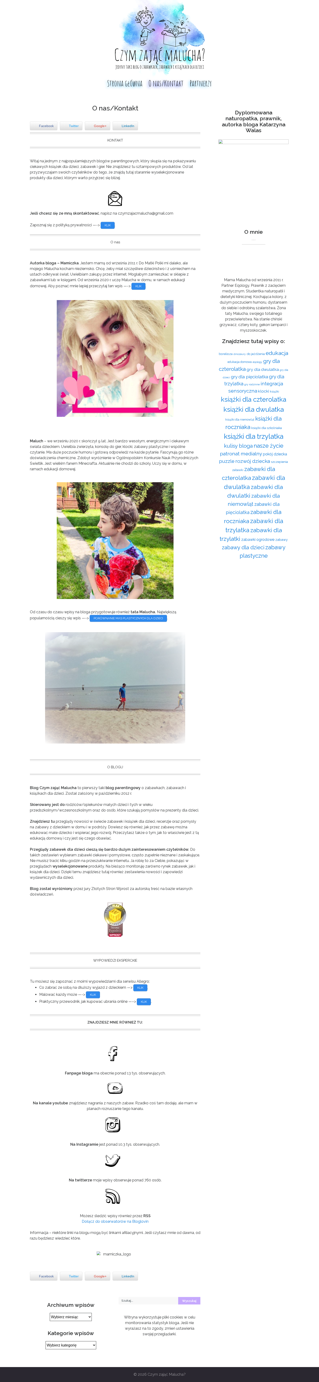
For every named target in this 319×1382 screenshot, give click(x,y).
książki (274, 391)
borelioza (226, 354)
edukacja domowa (239, 362)
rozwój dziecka (252, 461)
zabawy (281, 540)
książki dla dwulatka (253, 409)
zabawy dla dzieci (243, 547)
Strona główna (124, 83)
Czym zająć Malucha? (167, 1374)
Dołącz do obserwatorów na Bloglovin (115, 1221)
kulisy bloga (238, 446)
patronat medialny (241, 454)
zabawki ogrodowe (257, 539)
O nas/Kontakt (166, 83)
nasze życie (268, 445)
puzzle (226, 461)
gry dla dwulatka (263, 369)
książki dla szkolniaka (266, 428)
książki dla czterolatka (253, 399)
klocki (263, 391)
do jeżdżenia (256, 354)
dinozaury (240, 354)
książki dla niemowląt (239, 419)
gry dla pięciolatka (249, 376)
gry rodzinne (252, 384)
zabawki (237, 470)
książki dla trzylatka (253, 436)
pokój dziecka (275, 454)
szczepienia (279, 462)
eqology (257, 362)
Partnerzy (201, 83)
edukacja (277, 353)
